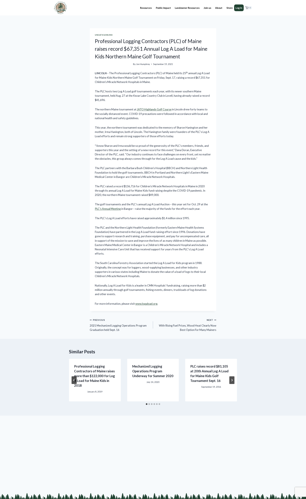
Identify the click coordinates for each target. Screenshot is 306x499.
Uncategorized (104, 35)
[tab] (146, 404)
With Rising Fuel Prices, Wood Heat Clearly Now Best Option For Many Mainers (187, 325)
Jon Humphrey (143, 64)
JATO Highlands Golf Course (154, 109)
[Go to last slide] (74, 380)
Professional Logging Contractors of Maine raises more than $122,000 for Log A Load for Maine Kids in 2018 (94, 375)
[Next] (231, 380)
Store (229, 7)
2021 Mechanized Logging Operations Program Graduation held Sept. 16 (118, 325)
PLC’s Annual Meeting (108, 208)
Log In (239, 7)
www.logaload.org (146, 303)
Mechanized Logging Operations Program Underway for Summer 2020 (152, 371)
